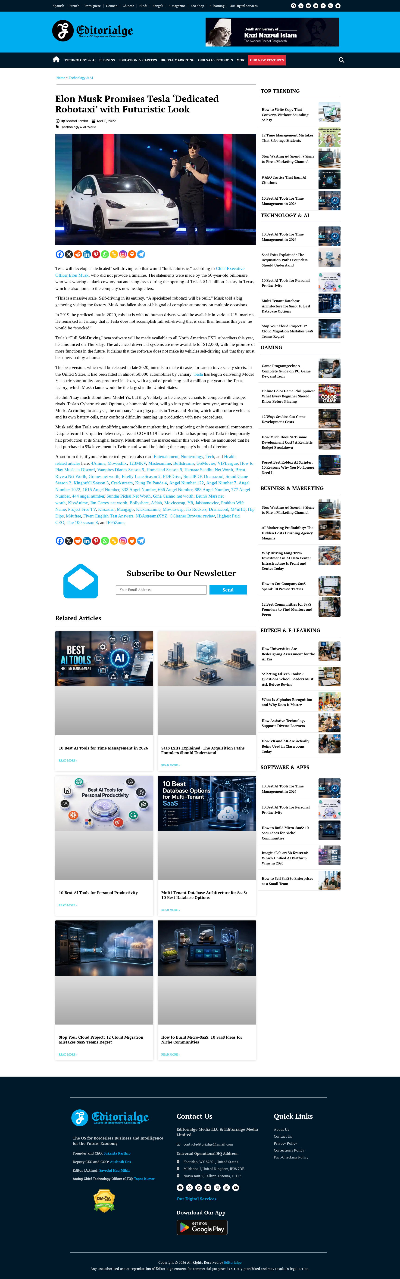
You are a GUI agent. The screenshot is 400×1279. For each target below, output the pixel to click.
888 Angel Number (212, 489)
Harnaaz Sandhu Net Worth (208, 469)
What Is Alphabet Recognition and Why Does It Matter (287, 702)
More (241, 60)
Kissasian (106, 509)
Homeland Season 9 (164, 469)
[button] (342, 60)
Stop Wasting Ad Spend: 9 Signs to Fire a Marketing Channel (288, 159)
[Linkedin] (315, 5)
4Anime (98, 463)
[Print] (132, 254)
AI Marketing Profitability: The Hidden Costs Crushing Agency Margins (287, 532)
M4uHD (238, 509)
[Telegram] (141, 254)
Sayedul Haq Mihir (114, 1170)
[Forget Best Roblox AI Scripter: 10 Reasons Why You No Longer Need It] (330, 465)
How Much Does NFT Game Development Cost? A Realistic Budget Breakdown (287, 442)
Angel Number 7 (221, 482)
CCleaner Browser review (192, 516)
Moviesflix (117, 463)
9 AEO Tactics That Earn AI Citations (284, 180)
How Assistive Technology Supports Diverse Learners (283, 723)
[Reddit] (78, 254)
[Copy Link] (114, 254)
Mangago (125, 509)
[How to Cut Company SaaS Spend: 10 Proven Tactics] (330, 586)
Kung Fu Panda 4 (151, 482)
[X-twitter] (300, 5)
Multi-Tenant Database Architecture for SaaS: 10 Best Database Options (204, 895)
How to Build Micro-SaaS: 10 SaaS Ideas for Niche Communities (201, 1039)
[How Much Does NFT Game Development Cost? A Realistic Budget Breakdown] (330, 439)
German (111, 5)
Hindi (143, 5)
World (91, 127)
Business (107, 60)
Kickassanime (148, 509)
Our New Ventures (267, 60)
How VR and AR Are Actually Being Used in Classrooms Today (285, 746)
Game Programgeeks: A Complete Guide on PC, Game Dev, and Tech (286, 370)
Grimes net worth (104, 476)
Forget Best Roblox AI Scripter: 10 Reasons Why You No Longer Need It (288, 467)
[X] (69, 254)
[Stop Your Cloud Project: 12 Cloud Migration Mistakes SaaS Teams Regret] (330, 328)
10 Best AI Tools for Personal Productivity (98, 892)
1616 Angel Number (101, 489)
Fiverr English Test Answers (108, 516)
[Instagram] (323, 5)
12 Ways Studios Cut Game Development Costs (284, 419)
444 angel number (88, 496)
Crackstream (122, 482)
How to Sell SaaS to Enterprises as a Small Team (287, 881)
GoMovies (206, 463)
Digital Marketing (177, 60)
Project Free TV (82, 509)
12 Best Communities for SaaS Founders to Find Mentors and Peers (287, 609)
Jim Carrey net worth (108, 502)
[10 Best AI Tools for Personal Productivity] (330, 282)
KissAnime (78, 502)
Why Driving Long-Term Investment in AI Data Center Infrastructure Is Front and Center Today (286, 561)
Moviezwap (174, 502)
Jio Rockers (196, 509)
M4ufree (73, 516)
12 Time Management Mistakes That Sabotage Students (287, 138)
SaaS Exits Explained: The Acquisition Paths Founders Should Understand (203, 750)
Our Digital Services (244, 5)
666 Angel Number (175, 489)
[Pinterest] (308, 5)
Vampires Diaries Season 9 (120, 469)
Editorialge (233, 1262)
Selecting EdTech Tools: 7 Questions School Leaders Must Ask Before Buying (287, 679)
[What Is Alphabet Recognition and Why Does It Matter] (330, 701)
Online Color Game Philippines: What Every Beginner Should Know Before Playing (288, 396)
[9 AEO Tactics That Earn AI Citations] (330, 179)
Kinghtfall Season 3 (91, 482)
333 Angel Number (139, 489)
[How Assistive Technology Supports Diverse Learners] (330, 722)
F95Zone (116, 522)
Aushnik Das (120, 1161)
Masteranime (159, 463)
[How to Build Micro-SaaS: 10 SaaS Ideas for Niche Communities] (330, 830)
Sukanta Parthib (117, 1153)
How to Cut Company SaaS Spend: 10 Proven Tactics (284, 586)
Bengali (158, 5)
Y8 (190, 502)
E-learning (216, 5)
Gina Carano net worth (173, 496)
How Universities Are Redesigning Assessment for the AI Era (288, 653)
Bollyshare (139, 502)
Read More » (68, 760)
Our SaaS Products (215, 60)
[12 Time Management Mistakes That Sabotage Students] (330, 137)
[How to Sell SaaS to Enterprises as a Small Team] (330, 880)
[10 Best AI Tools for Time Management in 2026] (330, 200)
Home (60, 77)
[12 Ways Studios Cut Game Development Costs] (330, 418)
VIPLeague (228, 463)
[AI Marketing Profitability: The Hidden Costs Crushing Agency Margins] (330, 530)
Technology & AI (80, 60)
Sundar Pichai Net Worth (128, 496)
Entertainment (166, 456)
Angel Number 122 (186, 482)
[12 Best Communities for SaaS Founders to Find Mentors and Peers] (330, 607)
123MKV (137, 463)
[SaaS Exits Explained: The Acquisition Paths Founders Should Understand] (330, 257)
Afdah (156, 502)
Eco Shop (197, 5)
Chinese (128, 5)
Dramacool (213, 476)
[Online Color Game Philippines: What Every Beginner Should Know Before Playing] (330, 393)
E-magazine (177, 5)
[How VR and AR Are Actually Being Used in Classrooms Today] (330, 743)
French (74, 5)
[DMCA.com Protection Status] (104, 1211)
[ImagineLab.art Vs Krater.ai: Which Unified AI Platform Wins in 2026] (330, 855)
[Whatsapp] (105, 254)
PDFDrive (172, 476)
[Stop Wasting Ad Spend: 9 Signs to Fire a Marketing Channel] (330, 158)
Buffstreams (183, 463)
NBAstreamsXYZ (151, 516)
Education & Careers (138, 60)
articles (73, 463)
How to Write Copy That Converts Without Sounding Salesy (285, 114)
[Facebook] (293, 5)
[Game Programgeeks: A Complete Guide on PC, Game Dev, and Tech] (330, 368)
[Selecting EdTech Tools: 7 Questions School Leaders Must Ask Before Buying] (330, 676)
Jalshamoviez (207, 502)
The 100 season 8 (82, 522)
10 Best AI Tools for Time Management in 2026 (103, 748)
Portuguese (93, 5)
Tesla (198, 374)
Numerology (192, 456)
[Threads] (330, 5)
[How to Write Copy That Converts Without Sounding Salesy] (330, 112)
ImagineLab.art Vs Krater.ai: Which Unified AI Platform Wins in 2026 (285, 857)
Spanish (58, 5)
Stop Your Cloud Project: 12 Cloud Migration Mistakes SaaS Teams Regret (101, 1039)
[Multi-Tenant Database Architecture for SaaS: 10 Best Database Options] (330, 303)
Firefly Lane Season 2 (141, 476)
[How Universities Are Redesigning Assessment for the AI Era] (330, 651)
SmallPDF (193, 476)
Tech (210, 456)
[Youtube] (338, 5)
